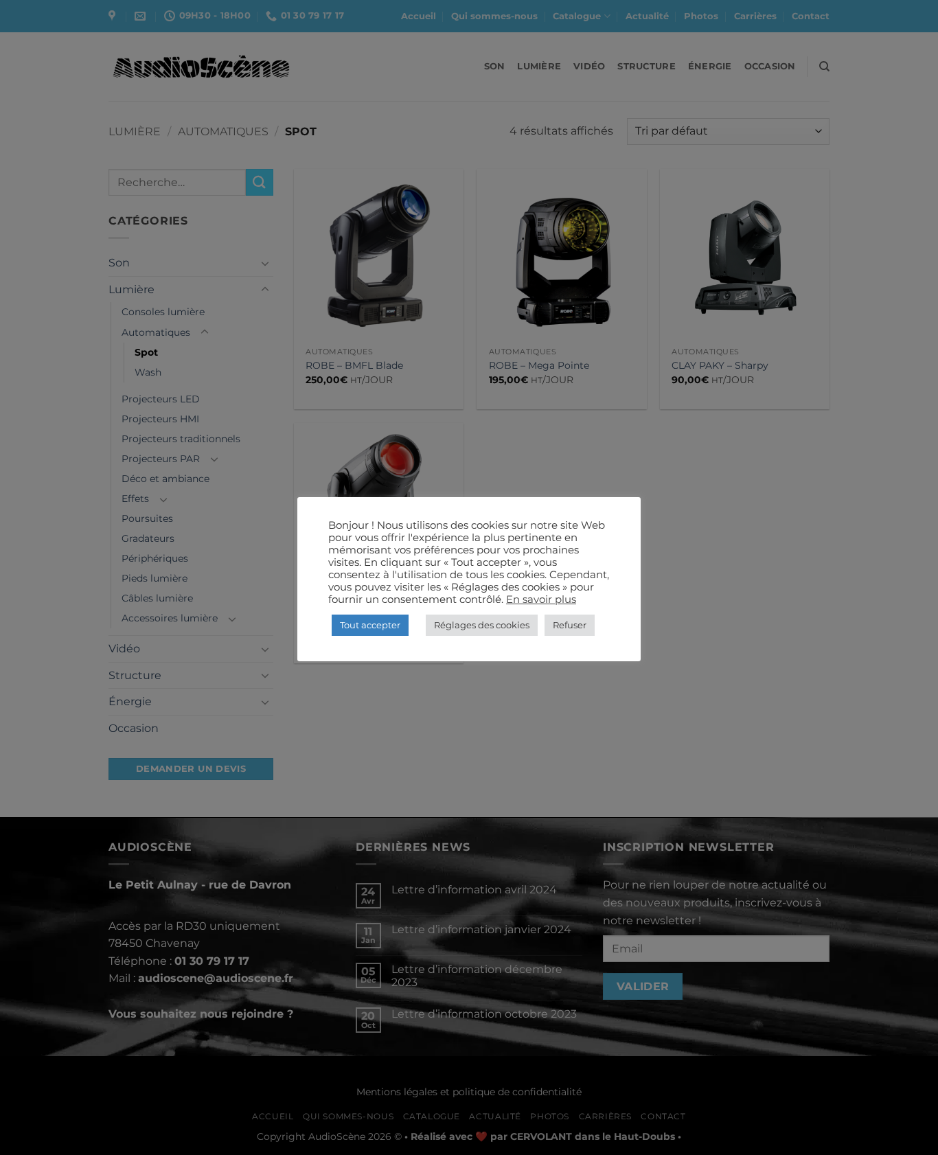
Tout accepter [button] (370, 624)
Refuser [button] (569, 624)
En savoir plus (541, 599)
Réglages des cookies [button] (481, 624)
